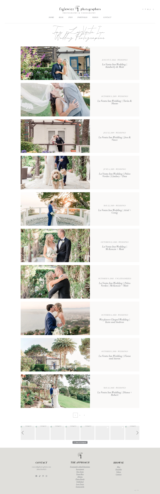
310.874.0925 (41, 469)
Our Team (80, 472)
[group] (28, 433)
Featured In (80, 487)
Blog (118, 467)
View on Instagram (81, 442)
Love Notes (80, 484)
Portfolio (119, 469)
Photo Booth (80, 479)
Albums (80, 477)
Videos (118, 472)
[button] (81, 438)
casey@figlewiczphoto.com (41, 467)
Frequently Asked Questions (80, 467)
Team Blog (80, 474)
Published (80, 482)
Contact (119, 474)
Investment (80, 469)
